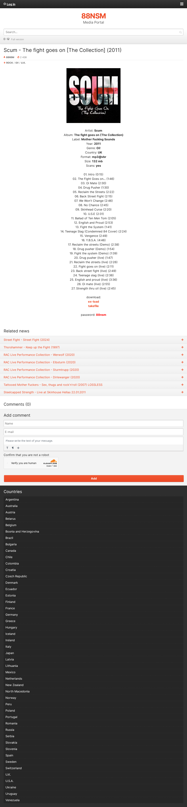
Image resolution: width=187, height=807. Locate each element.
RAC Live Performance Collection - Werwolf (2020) (39, 355)
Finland (10, 602)
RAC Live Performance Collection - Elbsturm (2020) (40, 362)
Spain (9, 755)
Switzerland (13, 768)
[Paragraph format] (13, 447)
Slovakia (11, 742)
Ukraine (10, 787)
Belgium (10, 525)
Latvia (9, 659)
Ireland (10, 640)
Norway (10, 698)
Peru (8, 704)
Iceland (10, 634)
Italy (8, 646)
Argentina (12, 499)
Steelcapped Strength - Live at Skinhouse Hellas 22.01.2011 (45, 392)
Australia (11, 506)
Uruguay (11, 793)
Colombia (12, 563)
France (10, 608)
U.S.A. (9, 781)
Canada (10, 550)
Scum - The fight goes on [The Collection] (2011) (63, 50)
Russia (9, 730)
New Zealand (14, 685)
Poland (10, 710)
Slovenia (11, 749)
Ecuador (11, 589)
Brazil (9, 538)
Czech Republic (16, 576)
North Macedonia (17, 691)
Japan (9, 653)
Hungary (11, 627)
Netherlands (13, 678)
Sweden (10, 762)
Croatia (10, 570)
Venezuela (12, 800)
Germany (11, 614)
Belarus (10, 518)
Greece (10, 621)
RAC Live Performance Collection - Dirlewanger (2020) (42, 377)
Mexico (10, 672)
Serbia (9, 736)
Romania (11, 723)
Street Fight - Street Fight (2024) (27, 340)
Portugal (11, 717)
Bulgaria (11, 544)
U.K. (23, 62)
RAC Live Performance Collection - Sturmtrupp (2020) (41, 370)
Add (94, 478)
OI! (17, 62)
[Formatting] (7, 447)
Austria (10, 512)
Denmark (11, 582)
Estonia (10, 595)
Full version (17, 39)
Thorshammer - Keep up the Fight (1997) (32, 347)
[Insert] (18, 447)
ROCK (9, 62)
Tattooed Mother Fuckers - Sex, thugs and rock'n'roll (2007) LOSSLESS (53, 385)
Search (180, 32)
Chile (8, 557)
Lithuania (11, 666)
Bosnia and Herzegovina (22, 531)
